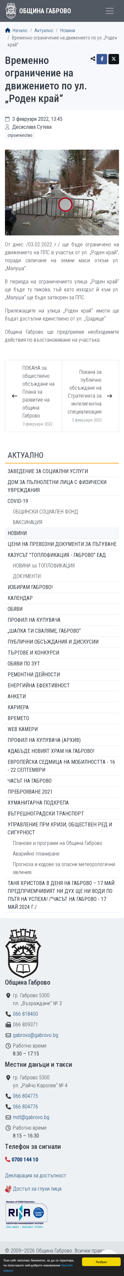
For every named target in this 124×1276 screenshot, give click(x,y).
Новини (67, 30)
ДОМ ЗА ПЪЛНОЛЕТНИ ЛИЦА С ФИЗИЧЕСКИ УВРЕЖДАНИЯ (57, 486)
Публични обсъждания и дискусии (53, 642)
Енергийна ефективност (39, 685)
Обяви (15, 609)
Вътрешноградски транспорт (46, 813)
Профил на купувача (34, 620)
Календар (20, 598)
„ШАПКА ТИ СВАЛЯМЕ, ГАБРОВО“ (44, 631)
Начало (19, 30)
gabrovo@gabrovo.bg (35, 1035)
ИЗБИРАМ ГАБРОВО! (30, 587)
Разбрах (101, 1261)
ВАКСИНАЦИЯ (27, 522)
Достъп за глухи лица (37, 1189)
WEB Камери (23, 729)
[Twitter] (113, 59)
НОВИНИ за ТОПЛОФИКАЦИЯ (44, 566)
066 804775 (25, 1096)
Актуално (43, 30)
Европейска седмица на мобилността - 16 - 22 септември (61, 766)
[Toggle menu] (110, 11)
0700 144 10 (25, 1159)
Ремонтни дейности (34, 674)
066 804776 (25, 1107)
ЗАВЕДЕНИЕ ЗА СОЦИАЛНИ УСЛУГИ (48, 471)
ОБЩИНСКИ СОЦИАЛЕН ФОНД (45, 512)
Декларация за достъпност (35, 1175)
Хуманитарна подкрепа (38, 803)
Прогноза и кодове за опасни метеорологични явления (64, 868)
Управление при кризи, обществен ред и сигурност (60, 828)
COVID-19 (18, 501)
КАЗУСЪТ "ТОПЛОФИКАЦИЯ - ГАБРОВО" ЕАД (57, 555)
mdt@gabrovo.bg (31, 1117)
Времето (18, 718)
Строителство (20, 135)
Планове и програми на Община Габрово (57, 843)
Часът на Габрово (30, 781)
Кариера (18, 707)
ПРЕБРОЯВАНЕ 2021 (30, 792)
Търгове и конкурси (33, 653)
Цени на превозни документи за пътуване (62, 544)
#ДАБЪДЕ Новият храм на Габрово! (51, 751)
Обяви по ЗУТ (24, 664)
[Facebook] (102, 59)
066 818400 (25, 1014)
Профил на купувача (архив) (44, 740)
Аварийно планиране (36, 854)
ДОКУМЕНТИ (27, 576)
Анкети (17, 696)
